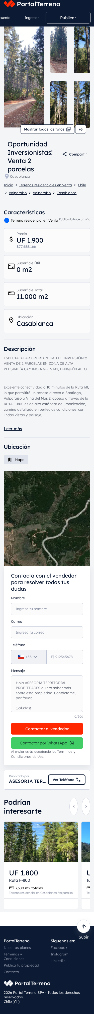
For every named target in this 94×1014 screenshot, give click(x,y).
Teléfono (18, 645)
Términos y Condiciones (14, 956)
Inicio (8, 185)
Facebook (59, 947)
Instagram (59, 954)
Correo (16, 621)
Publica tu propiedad (21, 965)
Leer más (13, 428)
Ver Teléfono (63, 779)
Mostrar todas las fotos (44, 129)
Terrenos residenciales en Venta (45, 185)
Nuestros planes (17, 947)
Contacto (11, 972)
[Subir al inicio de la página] (83, 926)
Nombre (18, 598)
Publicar (68, 17)
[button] (47, 518)
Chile (82, 185)
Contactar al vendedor (47, 728)
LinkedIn (58, 960)
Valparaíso (18, 193)
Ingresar (32, 17)
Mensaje (18, 670)
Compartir (78, 154)
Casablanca (20, 176)
